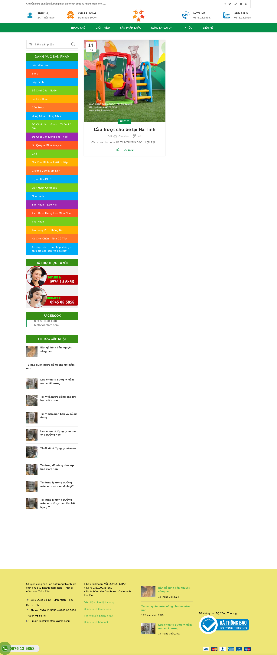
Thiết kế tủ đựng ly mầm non (58, 448)
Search (73, 44)
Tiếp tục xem (125, 150)
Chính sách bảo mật (96, 622)
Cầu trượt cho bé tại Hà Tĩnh (124, 129)
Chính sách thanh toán (97, 609)
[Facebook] (225, 4)
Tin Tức (124, 121)
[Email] (241, 4)
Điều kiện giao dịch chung (99, 602)
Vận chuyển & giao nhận (98, 615)
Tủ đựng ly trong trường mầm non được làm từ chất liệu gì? (57, 503)
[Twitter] (229, 4)
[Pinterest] (246, 4)
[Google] (235, 4)
